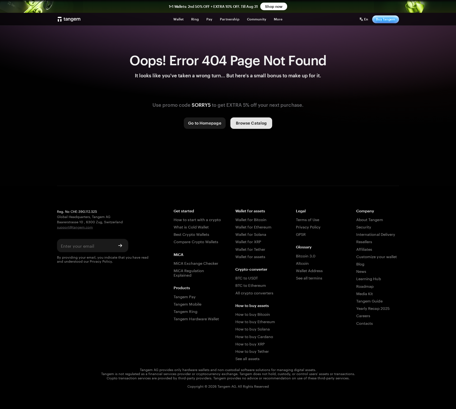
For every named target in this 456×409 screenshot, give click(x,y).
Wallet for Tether (250, 248)
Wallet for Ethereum (253, 226)
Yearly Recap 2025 (373, 308)
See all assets (247, 358)
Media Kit (364, 293)
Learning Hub (368, 278)
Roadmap (365, 286)
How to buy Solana (252, 328)
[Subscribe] (120, 245)
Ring (195, 19)
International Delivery (375, 234)
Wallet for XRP (248, 241)
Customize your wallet (376, 256)
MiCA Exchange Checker (196, 262)
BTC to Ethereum (250, 285)
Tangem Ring (185, 311)
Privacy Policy (101, 261)
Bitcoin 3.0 (306, 255)
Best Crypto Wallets (191, 234)
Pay (209, 19)
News (361, 271)
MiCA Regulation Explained (189, 272)
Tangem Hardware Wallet (196, 318)
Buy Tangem (385, 19)
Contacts (364, 323)
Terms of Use (307, 219)
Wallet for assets (250, 256)
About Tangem (369, 219)
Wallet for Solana (250, 234)
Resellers (364, 241)
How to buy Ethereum (255, 321)
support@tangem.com (75, 226)
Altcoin (302, 262)
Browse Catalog (251, 123)
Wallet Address (309, 270)
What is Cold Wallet (191, 226)
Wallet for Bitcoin (250, 219)
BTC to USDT (246, 277)
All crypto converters (254, 292)
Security (363, 226)
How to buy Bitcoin (252, 313)
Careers (363, 315)
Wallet (178, 19)
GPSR (301, 234)
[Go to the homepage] (69, 19)
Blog (360, 263)
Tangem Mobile (187, 303)
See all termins (309, 277)
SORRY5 (201, 105)
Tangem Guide (369, 300)
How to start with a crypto (197, 219)
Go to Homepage (204, 123)
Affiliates (364, 248)
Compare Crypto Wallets (196, 241)
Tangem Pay (184, 296)
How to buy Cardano (254, 336)
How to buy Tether (252, 351)
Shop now (273, 6)
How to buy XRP (250, 343)
